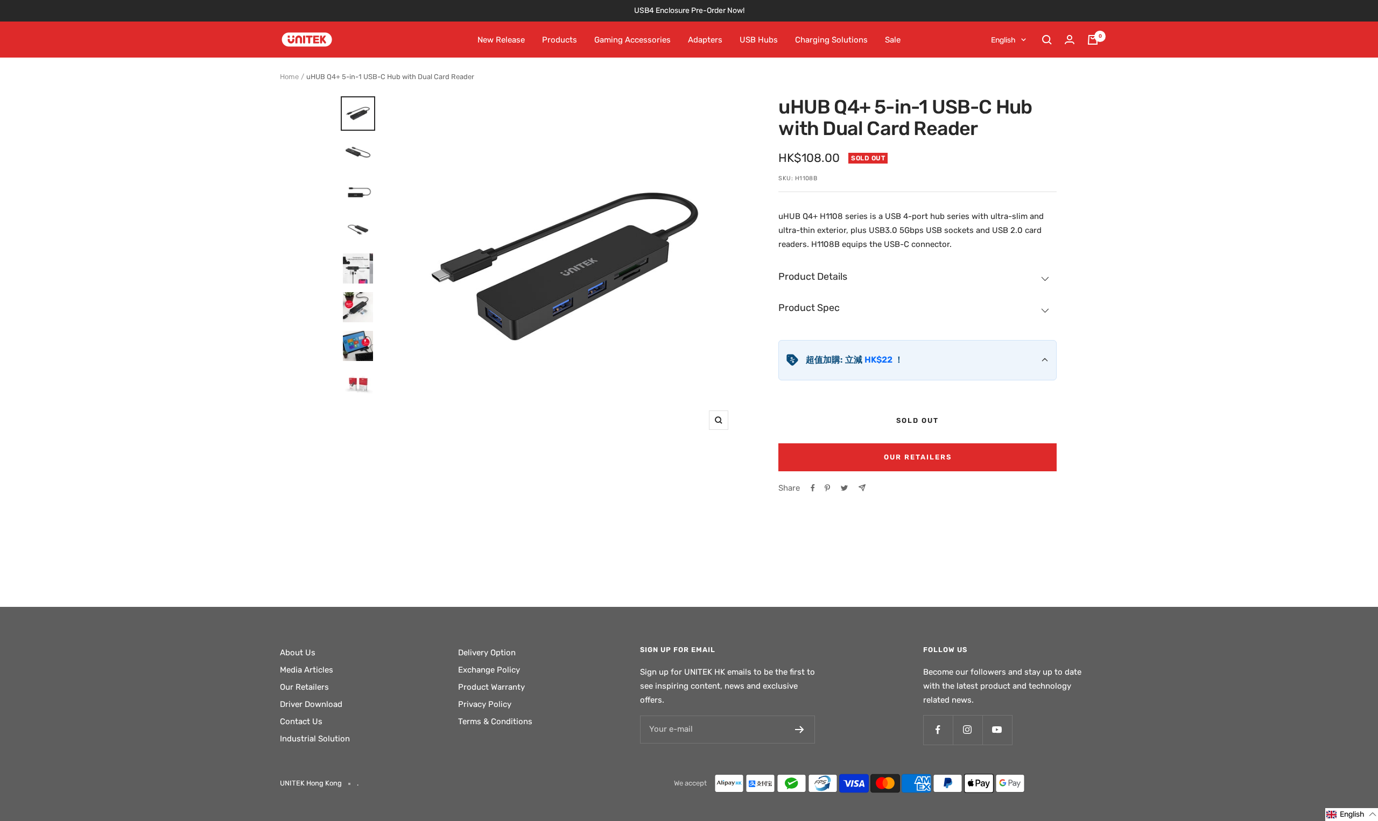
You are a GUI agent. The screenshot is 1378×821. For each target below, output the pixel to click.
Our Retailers (918, 457)
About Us (297, 652)
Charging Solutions (831, 40)
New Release (501, 40)
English (1003, 40)
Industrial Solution (315, 739)
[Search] (1047, 40)
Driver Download (311, 704)
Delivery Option (487, 652)
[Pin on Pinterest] (827, 488)
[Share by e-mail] (862, 487)
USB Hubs (759, 40)
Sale (893, 40)
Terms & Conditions (495, 721)
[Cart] (1092, 40)
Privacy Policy (484, 704)
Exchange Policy (489, 670)
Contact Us (301, 721)
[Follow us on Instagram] (967, 730)
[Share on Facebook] (813, 488)
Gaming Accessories (632, 40)
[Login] (1069, 39)
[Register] (799, 729)
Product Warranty (491, 687)
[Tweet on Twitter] (844, 488)
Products (559, 40)
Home (289, 77)
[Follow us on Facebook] (938, 730)
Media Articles (306, 670)
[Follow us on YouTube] (997, 730)
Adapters (705, 40)
